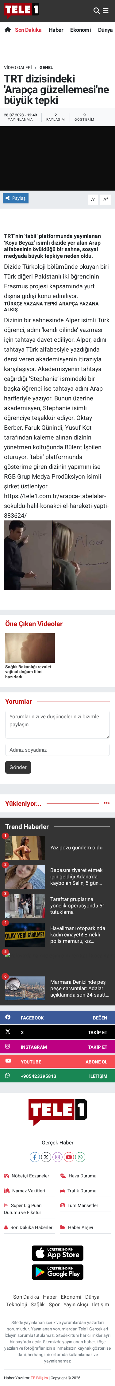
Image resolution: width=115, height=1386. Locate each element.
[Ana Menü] (106, 11)
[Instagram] (57, 1157)
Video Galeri (18, 67)
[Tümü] (107, 803)
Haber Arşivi (80, 1227)
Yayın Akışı (75, 1304)
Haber (56, 30)
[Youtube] (69, 1157)
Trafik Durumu (81, 1191)
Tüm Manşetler (82, 1205)
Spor (54, 1304)
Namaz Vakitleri (28, 1191)
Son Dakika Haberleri (32, 1227)
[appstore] (57, 1254)
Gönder (18, 767)
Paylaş (19, 198)
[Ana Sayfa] (7, 30)
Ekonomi (80, 30)
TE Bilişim (39, 1378)
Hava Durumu (82, 1176)
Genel (46, 67)
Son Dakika (28, 30)
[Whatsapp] (80, 1157)
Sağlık (38, 1304)
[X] (46, 1157)
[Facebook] (35, 1157)
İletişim (100, 1304)
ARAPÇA (68, 304)
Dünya (105, 30)
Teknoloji (16, 1304)
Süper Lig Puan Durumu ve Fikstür (23, 1209)
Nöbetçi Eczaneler (30, 1176)
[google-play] (57, 1273)
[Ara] (97, 11)
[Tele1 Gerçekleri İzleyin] (21, 11)
